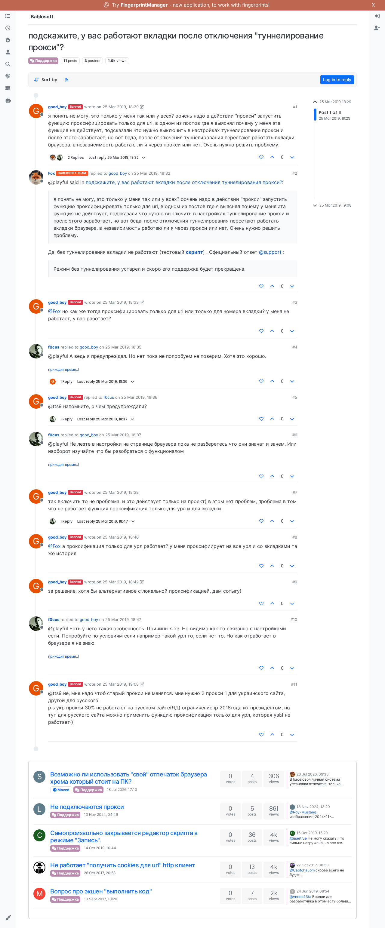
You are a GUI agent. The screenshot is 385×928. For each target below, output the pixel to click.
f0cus (53, 347)
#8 (294, 537)
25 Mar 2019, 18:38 (121, 492)
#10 (294, 619)
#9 (294, 581)
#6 (294, 434)
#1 (295, 106)
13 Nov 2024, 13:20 (313, 806)
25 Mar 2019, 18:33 (121, 302)
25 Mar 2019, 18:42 (121, 581)
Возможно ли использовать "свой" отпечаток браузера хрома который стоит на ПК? (128, 778)
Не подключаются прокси (87, 806)
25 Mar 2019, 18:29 (121, 106)
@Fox (54, 311)
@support (270, 252)
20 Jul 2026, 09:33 (313, 774)
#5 (294, 397)
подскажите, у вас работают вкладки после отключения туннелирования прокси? (184, 182)
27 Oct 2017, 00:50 (313, 865)
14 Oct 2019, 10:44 (100, 848)
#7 (295, 492)
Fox (51, 173)
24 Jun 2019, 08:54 (313, 891)
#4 (294, 347)
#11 (294, 684)
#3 (294, 302)
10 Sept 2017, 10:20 (100, 899)
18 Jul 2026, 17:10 (122, 789)
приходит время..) (63, 369)
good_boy (57, 106)
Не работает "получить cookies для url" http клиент (122, 865)
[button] (7, 918)
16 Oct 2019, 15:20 (312, 833)
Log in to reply (337, 79)
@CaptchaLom (302, 870)
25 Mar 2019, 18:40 (121, 537)
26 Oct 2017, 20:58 (100, 873)
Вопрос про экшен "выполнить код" (101, 891)
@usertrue (298, 838)
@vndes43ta (300, 896)
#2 (294, 173)
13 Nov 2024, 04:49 (101, 814)
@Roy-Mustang (303, 812)
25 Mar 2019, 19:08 (121, 684)
